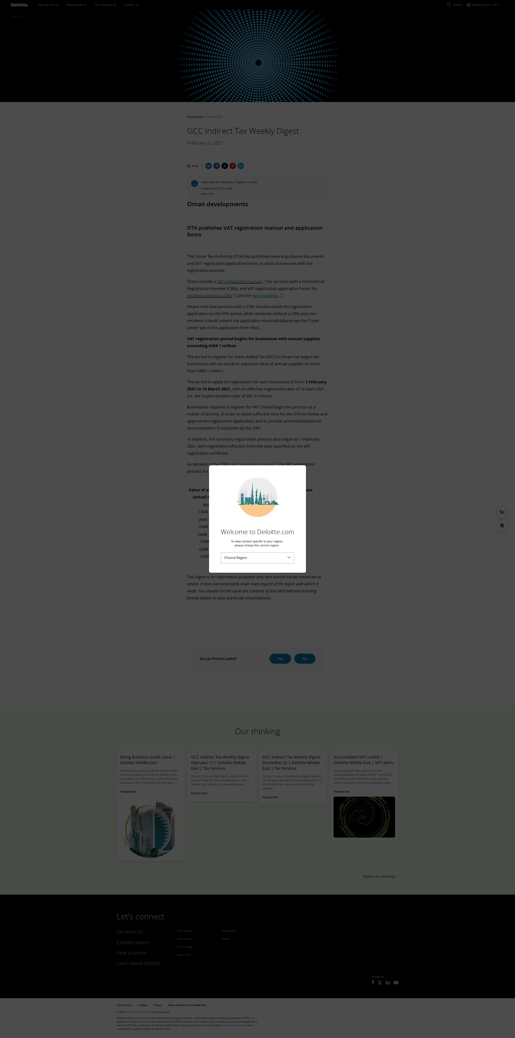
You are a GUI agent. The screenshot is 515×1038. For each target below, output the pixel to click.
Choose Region (235, 557)
